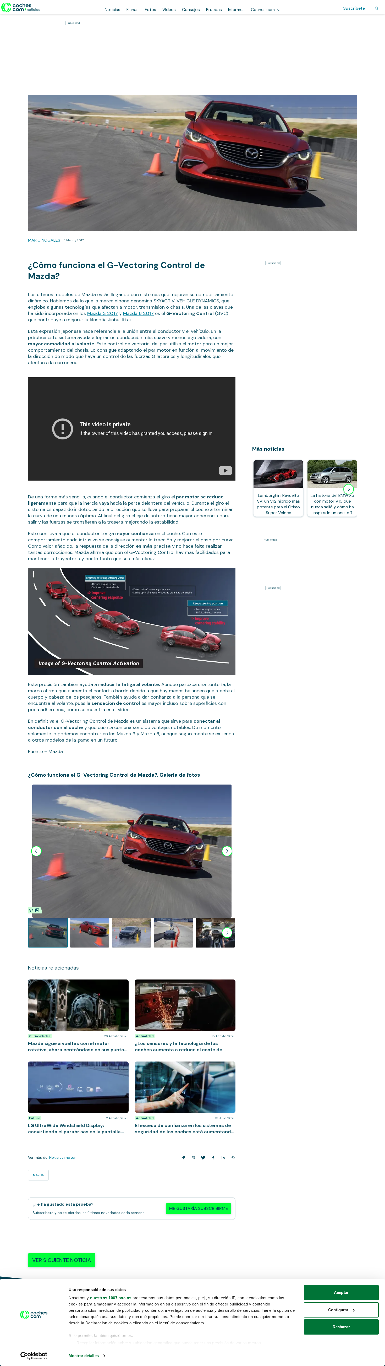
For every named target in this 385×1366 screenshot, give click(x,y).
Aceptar (341, 1292)
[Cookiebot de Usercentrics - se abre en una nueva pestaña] (34, 1356)
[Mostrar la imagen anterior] (36, 851)
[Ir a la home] (20, 7)
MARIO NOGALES (44, 240)
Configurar (338, 1310)
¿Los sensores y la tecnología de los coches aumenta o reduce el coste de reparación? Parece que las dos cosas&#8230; (183, 987)
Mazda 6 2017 (138, 313)
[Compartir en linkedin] (222, 1157)
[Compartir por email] (182, 1157)
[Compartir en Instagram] (192, 1157)
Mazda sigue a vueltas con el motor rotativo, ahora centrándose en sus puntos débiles (77, 984)
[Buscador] (376, 8)
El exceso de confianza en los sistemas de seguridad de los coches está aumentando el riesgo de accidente (185, 1069)
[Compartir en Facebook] (212, 1157)
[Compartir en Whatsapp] (232, 1157)
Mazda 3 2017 (102, 313)
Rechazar (341, 1327)
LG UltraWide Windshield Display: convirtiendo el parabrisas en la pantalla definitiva (74, 1067)
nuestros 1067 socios (110, 1298)
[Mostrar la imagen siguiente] (227, 851)
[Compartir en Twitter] (202, 1157)
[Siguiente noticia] (348, 489)
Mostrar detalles (84, 1355)
